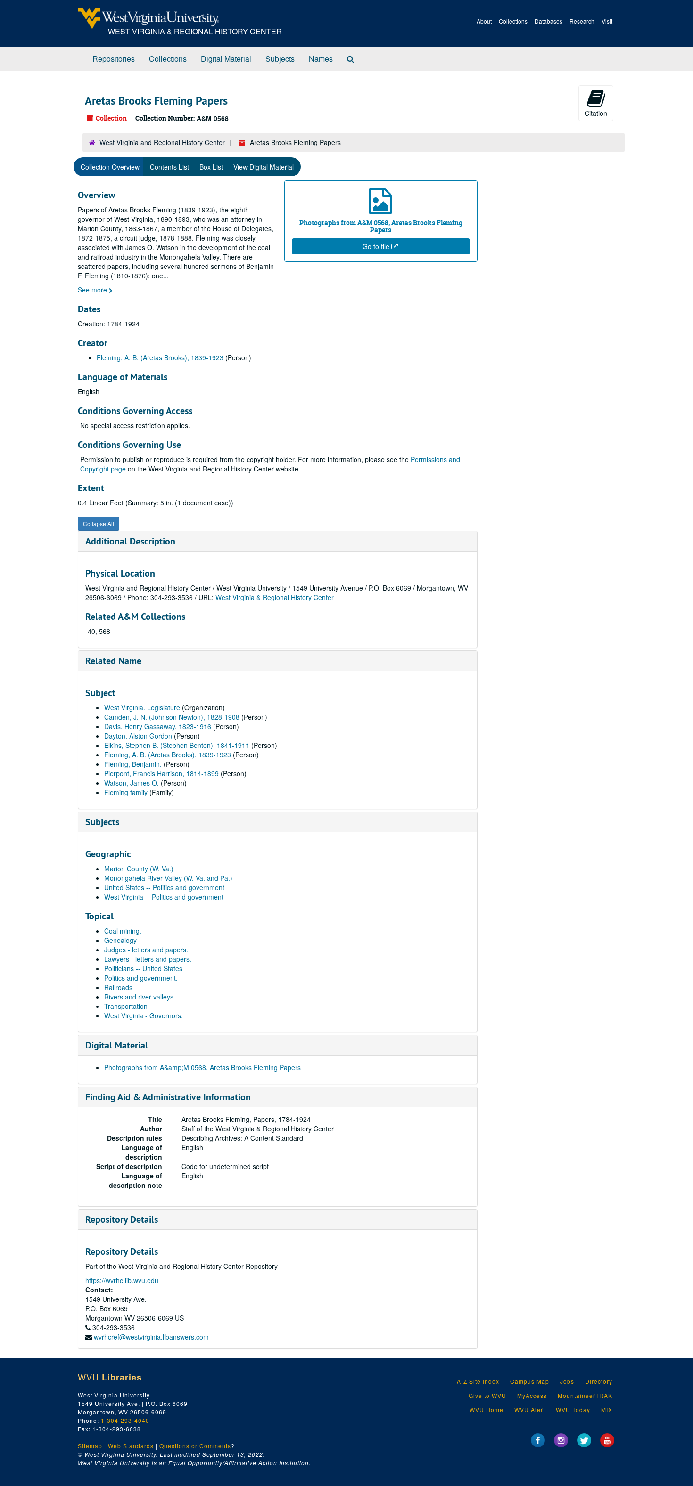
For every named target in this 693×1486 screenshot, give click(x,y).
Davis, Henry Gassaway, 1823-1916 (157, 726)
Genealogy (120, 940)
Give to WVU (487, 1395)
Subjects (280, 58)
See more (93, 289)
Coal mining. (122, 930)
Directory (598, 1381)
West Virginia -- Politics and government (163, 896)
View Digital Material (263, 166)
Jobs (567, 1381)
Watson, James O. (131, 783)
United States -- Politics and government (164, 887)
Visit (607, 21)
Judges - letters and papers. (146, 949)
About (484, 21)
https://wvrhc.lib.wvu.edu (121, 1280)
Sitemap (90, 1446)
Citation (596, 113)
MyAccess (532, 1395)
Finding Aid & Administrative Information (168, 1097)
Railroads (118, 987)
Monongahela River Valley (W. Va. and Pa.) (168, 878)
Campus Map (529, 1381)
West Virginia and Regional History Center (162, 142)
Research (581, 21)
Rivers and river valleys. (139, 996)
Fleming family (126, 792)
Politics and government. (141, 978)
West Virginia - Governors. (143, 1015)
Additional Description (130, 541)
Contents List (169, 166)
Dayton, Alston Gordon (138, 735)
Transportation (126, 1006)
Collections (513, 21)
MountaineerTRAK (585, 1395)
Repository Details (121, 1219)
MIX (606, 1409)
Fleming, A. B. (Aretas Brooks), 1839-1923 (160, 357)
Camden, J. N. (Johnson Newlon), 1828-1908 (171, 717)
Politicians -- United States (143, 968)
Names (321, 58)
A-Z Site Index (478, 1381)
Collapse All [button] (98, 524)
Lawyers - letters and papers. (147, 959)
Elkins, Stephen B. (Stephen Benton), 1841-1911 (176, 745)
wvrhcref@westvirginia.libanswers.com (151, 1336)
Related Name (113, 661)
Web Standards (131, 1446)
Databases (548, 21)
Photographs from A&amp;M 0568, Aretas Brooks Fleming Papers (202, 1067)
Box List (211, 166)
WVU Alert (529, 1409)
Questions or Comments (195, 1446)
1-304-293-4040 (125, 1420)
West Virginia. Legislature (142, 707)
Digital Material (226, 58)
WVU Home (486, 1409)
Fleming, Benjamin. (133, 764)
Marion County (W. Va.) (138, 868)
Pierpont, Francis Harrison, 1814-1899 (161, 773)
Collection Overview (110, 166)
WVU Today (573, 1409)
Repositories (113, 58)
